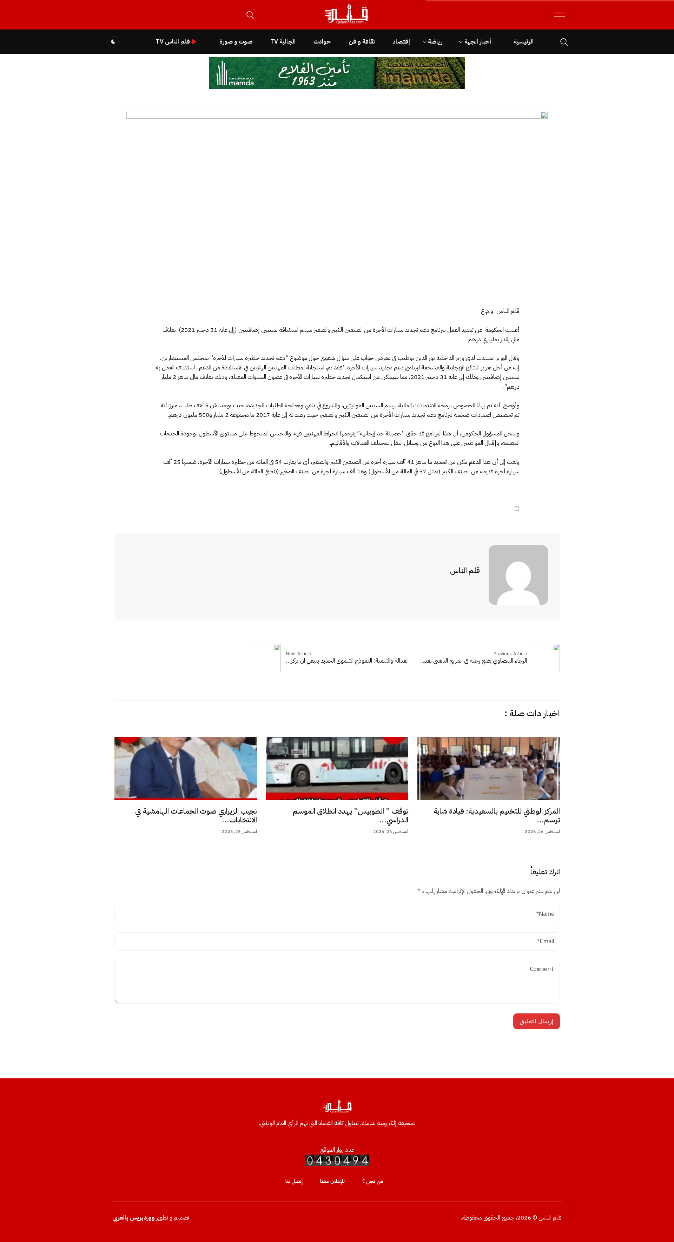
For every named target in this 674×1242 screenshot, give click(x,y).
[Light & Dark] (113, 41)
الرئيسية (524, 41)
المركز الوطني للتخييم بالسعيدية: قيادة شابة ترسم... (497, 816)
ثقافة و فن (362, 41)
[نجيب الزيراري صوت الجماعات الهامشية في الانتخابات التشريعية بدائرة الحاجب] (185, 768)
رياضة (435, 41)
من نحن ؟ (372, 1181)
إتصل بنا (294, 1181)
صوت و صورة (235, 41)
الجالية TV (283, 41)
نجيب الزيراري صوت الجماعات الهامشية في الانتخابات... (196, 816)
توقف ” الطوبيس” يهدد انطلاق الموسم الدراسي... (350, 816)
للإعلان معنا (332, 1181)
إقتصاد (401, 41)
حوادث (322, 41)
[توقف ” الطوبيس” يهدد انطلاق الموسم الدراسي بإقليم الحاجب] (337, 768)
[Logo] (346, 24)
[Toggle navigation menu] (559, 15)
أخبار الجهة (477, 41)
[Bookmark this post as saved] (517, 508)
